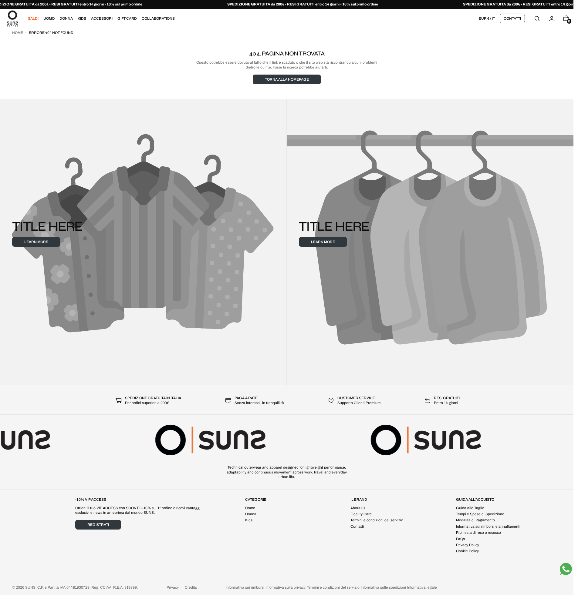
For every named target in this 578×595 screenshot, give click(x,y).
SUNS (30, 587)
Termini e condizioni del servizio (333, 587)
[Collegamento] (286, 4)
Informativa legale (422, 587)
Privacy (173, 587)
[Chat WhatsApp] (566, 569)
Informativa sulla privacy (285, 587)
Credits (191, 587)
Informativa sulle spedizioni (383, 587)
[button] (537, 18)
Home (18, 33)
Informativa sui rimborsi (245, 587)
